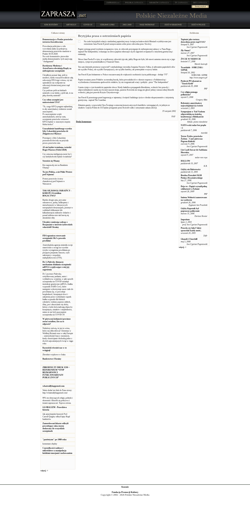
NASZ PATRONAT (147, 25)
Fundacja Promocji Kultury (125, 492)
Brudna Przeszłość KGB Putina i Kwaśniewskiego (192, 176)
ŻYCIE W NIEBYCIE (191, 59)
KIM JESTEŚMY (51, 25)
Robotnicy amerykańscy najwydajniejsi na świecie (192, 104)
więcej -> (44, 470)
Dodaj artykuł (200, 6)
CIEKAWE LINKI (107, 25)
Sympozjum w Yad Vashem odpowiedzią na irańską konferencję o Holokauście (193, 114)
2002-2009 (127, 25)
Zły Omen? (185, 50)
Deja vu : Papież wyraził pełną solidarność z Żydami (194, 187)
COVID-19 (88, 25)
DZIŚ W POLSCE (198, 25)
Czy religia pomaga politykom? (189, 93)
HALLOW (185, 161)
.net (112, 3)
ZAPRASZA (134, 3)
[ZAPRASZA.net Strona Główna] (58, 18)
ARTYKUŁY (71, 25)
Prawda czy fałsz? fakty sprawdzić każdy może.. (191, 229)
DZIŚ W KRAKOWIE (173, 25)
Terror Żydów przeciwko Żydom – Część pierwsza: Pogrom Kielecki (192, 139)
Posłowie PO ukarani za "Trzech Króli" (191, 82)
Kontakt (125, 487)
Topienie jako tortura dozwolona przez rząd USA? (193, 40)
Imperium (185, 219)
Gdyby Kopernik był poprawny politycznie (190, 209)
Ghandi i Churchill (189, 239)
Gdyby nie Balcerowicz (191, 169)
